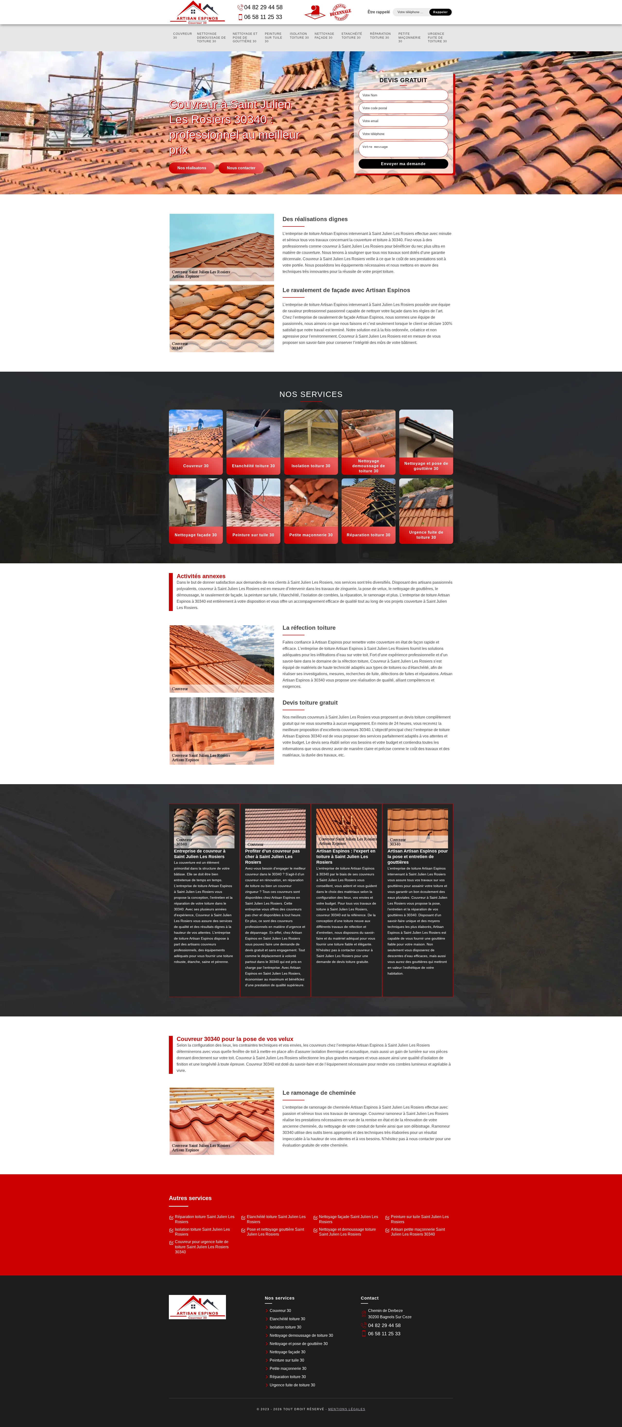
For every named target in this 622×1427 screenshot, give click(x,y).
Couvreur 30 (182, 35)
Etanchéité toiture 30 (352, 35)
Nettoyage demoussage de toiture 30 (211, 37)
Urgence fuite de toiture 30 (437, 37)
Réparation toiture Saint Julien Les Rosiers (204, 1219)
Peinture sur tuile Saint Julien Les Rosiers (420, 1219)
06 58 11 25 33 (263, 17)
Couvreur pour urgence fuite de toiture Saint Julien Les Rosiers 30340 (202, 1247)
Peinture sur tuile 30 (273, 37)
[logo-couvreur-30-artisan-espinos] (197, 12)
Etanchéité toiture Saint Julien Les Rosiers (276, 1219)
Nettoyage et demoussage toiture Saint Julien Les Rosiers (347, 1232)
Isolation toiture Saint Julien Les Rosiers (202, 1232)
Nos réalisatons (191, 168)
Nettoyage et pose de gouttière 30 (245, 37)
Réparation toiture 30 (380, 35)
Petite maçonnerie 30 (409, 37)
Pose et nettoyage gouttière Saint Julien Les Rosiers (275, 1232)
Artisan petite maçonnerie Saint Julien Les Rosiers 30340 (418, 1232)
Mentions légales (346, 1409)
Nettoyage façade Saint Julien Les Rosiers (348, 1219)
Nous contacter (241, 168)
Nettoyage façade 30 (324, 35)
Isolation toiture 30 (299, 35)
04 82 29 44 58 (263, 7)
